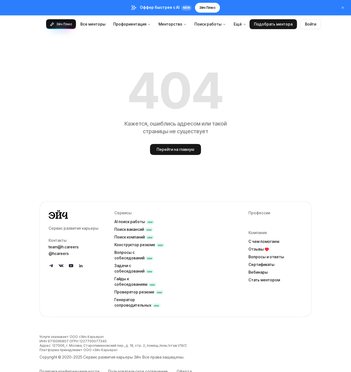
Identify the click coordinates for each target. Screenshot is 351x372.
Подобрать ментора (273, 24)
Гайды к (134, 281)
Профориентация (129, 24)
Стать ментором (264, 279)
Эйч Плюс (207, 7)
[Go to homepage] (77, 214)
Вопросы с (133, 255)
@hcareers (59, 253)
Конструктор (138, 244)
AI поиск (133, 221)
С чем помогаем (263, 241)
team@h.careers (64, 247)
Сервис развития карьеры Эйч (112, 357)
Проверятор (138, 292)
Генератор (136, 302)
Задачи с (133, 268)
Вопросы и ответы (266, 256)
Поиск (133, 229)
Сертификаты (261, 264)
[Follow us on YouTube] (71, 265)
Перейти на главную (175, 149)
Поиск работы (208, 24)
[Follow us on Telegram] (51, 265)
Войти (310, 24)
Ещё (238, 24)
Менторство (170, 24)
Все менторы (93, 24)
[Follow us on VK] (61, 265)
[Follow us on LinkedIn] (81, 265)
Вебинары (258, 272)
